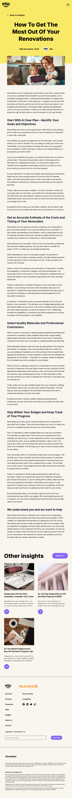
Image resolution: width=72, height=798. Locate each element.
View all (59, 556)
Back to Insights (17, 15)
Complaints (26, 699)
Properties (9, 704)
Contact (8, 725)
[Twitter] (31, 704)
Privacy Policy (27, 694)
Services (8, 694)
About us (8, 720)
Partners (8, 699)
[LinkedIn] (27, 704)
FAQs (7, 710)
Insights (8, 715)
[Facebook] (23, 704)
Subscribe (56, 737)
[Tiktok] (35, 704)
